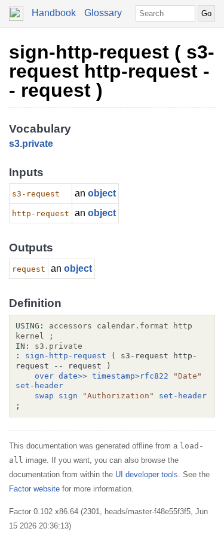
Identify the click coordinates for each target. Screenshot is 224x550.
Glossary (103, 13)
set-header (39, 385)
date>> (73, 375)
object (102, 193)
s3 (14, 144)
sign (68, 395)
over (44, 375)
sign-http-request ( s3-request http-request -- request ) (111, 71)
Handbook (54, 13)
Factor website (34, 488)
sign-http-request (65, 355)
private (37, 144)
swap (44, 395)
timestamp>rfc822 (130, 375)
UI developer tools (146, 474)
